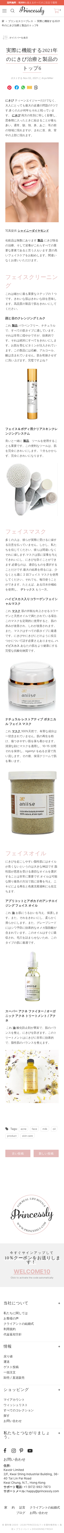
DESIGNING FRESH (42, 1529)
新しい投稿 (46, 1153)
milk (44, 1128)
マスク (16, 611)
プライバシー (23, 1529)
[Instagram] (15, 1451)
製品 (15, 325)
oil (54, 1128)
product (12, 1135)
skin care (27, 1135)
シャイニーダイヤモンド (33, 230)
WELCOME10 (32, 1271)
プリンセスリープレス (20, 21)
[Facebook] (7, 1451)
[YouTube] (31, 1451)
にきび (16, 115)
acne (23, 1128)
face (34, 1128)
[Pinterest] (23, 1451)
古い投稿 (18, 1153)
